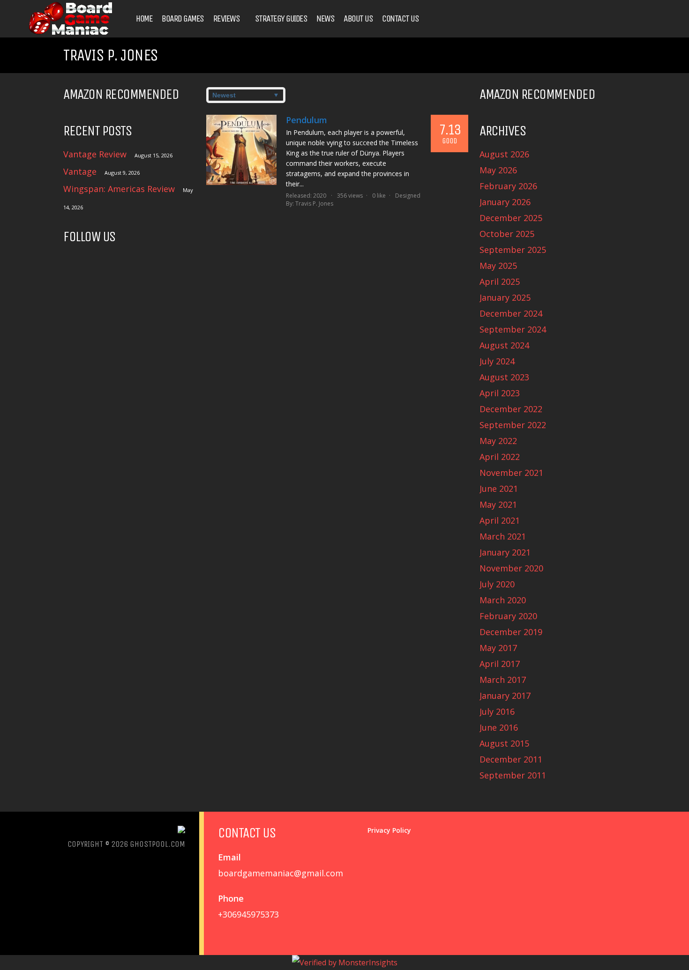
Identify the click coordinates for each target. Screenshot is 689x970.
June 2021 (498, 488)
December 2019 (510, 631)
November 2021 (511, 472)
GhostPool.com (157, 844)
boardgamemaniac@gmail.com (280, 873)
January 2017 (505, 695)
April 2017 (499, 663)
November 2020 (511, 568)
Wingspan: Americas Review (119, 188)
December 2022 (510, 409)
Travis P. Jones (314, 203)
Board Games (183, 18)
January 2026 (505, 201)
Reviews (226, 18)
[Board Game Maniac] (70, 34)
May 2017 (498, 647)
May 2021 (498, 504)
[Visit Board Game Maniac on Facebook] (89, 262)
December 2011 (510, 759)
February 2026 (508, 186)
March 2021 (502, 536)
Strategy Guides (281, 18)
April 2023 (499, 393)
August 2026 (504, 154)
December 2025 (510, 217)
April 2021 (499, 520)
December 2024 (510, 313)
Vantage (80, 171)
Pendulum (306, 120)
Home (144, 18)
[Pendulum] (241, 150)
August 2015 (504, 743)
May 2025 (498, 265)
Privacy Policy (389, 830)
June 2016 (498, 727)
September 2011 (512, 775)
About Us (358, 18)
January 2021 (505, 552)
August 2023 (504, 377)
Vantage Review (95, 154)
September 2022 (512, 424)
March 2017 (502, 679)
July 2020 (497, 584)
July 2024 (497, 361)
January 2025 (505, 297)
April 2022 (499, 456)
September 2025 (512, 249)
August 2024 (504, 345)
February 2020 (508, 616)
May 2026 (498, 170)
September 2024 (512, 329)
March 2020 (502, 600)
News (325, 18)
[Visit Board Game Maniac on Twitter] (69, 262)
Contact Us (400, 18)
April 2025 (499, 281)
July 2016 (497, 711)
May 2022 (498, 440)
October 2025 (506, 233)
